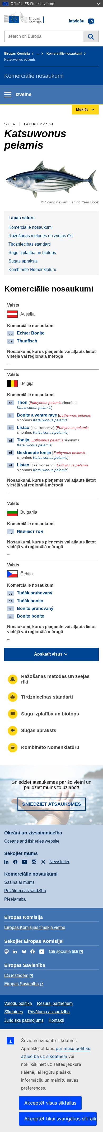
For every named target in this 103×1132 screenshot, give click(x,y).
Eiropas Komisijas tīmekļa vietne (34, 927)
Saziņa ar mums (19, 882)
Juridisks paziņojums (24, 1020)
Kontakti (56, 1020)
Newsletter (59, 861)
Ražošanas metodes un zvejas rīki (40, 235)
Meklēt (91, 36)
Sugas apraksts (23, 261)
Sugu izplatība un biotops (32, 252)
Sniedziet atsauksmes (51, 804)
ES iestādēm (16, 975)
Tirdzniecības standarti (29, 244)
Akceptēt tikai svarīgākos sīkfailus (60, 1118)
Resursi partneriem (55, 1003)
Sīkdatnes (13, 1012)
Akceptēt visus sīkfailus (50, 1103)
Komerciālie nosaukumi (64, 53)
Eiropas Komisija (17, 53)
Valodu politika (18, 1003)
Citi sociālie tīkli (63, 951)
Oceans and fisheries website (31, 841)
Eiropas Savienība (21, 984)
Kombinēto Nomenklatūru (32, 269)
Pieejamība (15, 899)
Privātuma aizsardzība (25, 891)
